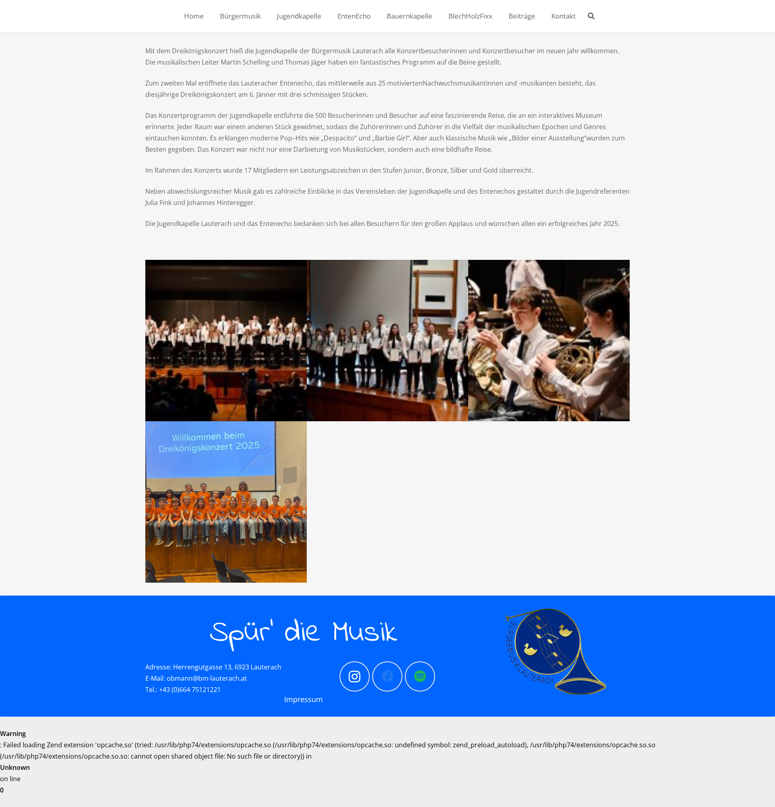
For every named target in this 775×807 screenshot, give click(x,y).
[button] (591, 16)
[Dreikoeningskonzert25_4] (387, 340)
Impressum (303, 699)
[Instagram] (354, 676)
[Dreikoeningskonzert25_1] (226, 502)
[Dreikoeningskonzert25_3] (226, 340)
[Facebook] (387, 676)
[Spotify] (420, 676)
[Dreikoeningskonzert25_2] (549, 340)
